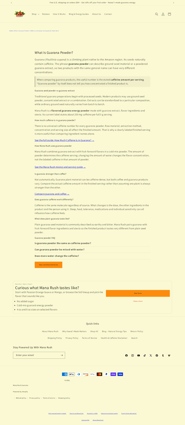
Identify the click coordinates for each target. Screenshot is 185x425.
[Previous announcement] (11, 2)
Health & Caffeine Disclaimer (114, 338)
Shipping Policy (55, 338)
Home (11, 31)
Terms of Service (89, 338)
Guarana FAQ (85, 420)
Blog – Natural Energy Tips (114, 331)
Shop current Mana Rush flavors (48, 265)
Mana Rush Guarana (20, 385)
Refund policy (21, 398)
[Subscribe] (62, 355)
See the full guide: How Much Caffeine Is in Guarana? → (64, 140)
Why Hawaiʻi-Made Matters (74, 331)
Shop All (94, 331)
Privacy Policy (72, 338)
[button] (35, 14)
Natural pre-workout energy (109, 413)
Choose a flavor (138, 301)
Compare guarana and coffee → (52, 193)
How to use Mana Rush (77, 413)
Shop (34, 14)
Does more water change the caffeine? (57, 255)
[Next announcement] (173, 2)
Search (134, 338)
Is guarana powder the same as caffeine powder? (63, 243)
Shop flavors (138, 293)
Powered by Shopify (20, 392)
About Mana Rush (50, 331)
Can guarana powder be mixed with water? (59, 249)
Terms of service (49, 398)
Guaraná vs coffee (92, 413)
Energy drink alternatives (129, 413)
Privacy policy (34, 398)
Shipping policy (64, 398)
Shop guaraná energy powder (57, 413)
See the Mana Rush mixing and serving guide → (60, 167)
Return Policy (137, 331)
